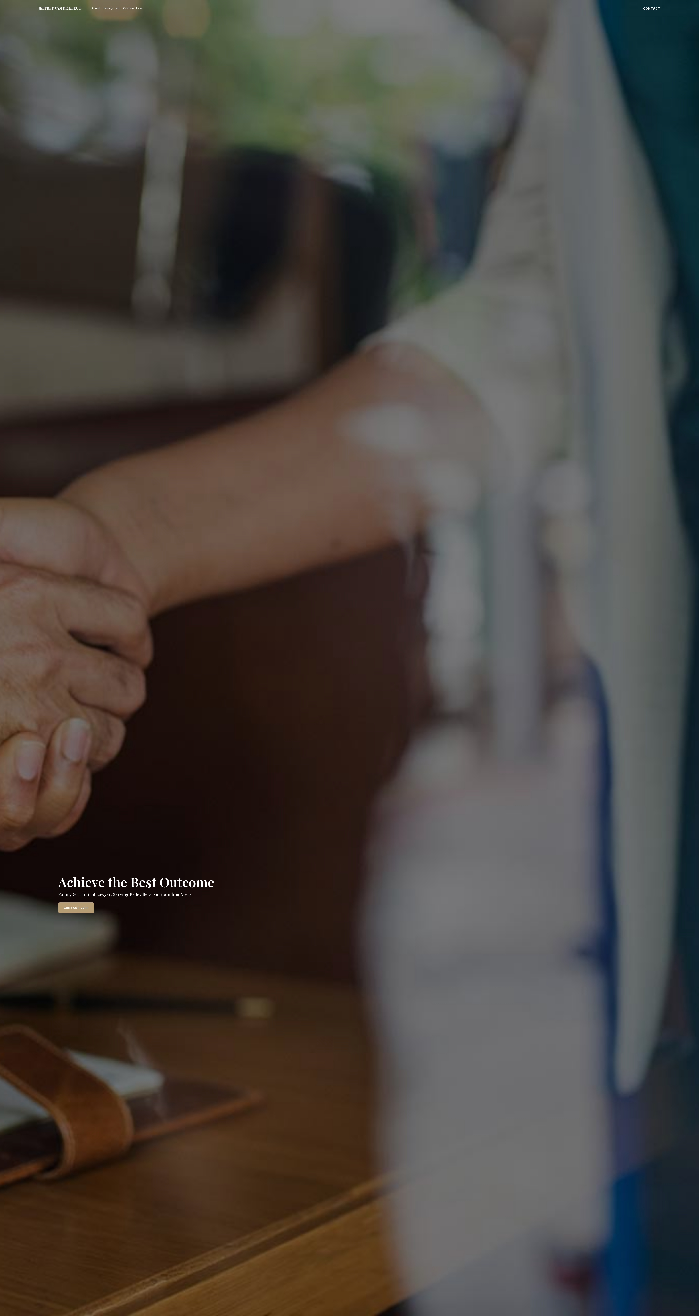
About (95, 8)
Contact (652, 8)
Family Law (112, 8)
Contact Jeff (76, 907)
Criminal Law (132, 8)
